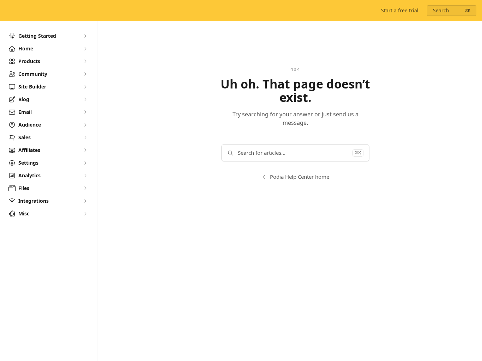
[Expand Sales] (85, 137)
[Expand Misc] (85, 214)
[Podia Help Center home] (7, 10)
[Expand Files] (85, 188)
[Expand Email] (85, 112)
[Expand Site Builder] (85, 87)
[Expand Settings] (85, 163)
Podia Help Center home (299, 176)
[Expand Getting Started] (85, 36)
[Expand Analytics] (85, 175)
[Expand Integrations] (85, 201)
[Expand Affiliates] (85, 150)
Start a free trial (399, 10)
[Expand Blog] (85, 99)
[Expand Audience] (85, 125)
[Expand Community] (85, 74)
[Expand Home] (85, 49)
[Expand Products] (85, 61)
